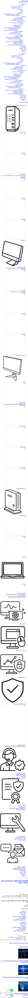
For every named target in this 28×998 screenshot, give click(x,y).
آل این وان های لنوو (16, 7)
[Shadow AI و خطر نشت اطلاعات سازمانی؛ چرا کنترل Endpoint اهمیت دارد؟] (23, 991)
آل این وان (20, 5)
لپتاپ (22, 11)
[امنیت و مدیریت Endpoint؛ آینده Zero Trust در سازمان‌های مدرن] (23, 974)
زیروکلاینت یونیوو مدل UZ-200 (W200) (12, 14)
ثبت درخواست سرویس (15, 32)
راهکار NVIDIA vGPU (18, 18)
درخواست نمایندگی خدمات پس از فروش (14, 41)
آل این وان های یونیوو (15, 6)
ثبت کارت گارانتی (16, 25)
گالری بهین (23, 913)
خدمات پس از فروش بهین (17, 22)
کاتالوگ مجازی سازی (20, 918)
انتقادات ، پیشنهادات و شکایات (19, 916)
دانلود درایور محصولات (18, 42)
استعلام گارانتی (17, 26)
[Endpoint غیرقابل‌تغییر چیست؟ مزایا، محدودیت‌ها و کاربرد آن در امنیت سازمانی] (23, 958)
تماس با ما (23, 47)
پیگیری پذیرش (20, 34)
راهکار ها (23, 16)
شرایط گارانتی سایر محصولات (11, 29)
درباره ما (23, 49)
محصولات (23, 4)
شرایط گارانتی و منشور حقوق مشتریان (11, 27)
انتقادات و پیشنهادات (18, 36)
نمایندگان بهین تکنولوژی (18, 43)
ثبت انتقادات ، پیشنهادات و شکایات (12, 37)
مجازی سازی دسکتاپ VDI (17, 20)
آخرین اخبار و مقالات (23, 946)
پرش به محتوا (25, 0)
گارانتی (21, 23)
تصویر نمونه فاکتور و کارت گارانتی (15, 44)
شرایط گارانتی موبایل (13, 28)
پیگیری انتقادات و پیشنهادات (14, 38)
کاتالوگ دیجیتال (22, 917)
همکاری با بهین (22, 45)
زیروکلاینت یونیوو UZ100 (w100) (13, 15)
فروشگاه (23, 50)
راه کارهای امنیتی (19, 17)
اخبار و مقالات (22, 48)
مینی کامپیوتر (20, 9)
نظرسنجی (20, 39)
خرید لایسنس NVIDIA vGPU (19, 919)
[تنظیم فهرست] (27, 103)
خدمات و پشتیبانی (21, 21)
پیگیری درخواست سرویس (14, 33)
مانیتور (21, 10)
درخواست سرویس (19, 31)
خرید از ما (23, 915)
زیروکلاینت (20, 12)
